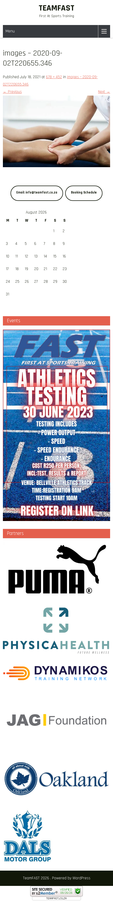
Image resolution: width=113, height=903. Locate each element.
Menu (10, 31)
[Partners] (56, 594)
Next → (104, 91)
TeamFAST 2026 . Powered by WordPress (56, 878)
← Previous (12, 91)
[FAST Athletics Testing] (56, 425)
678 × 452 (54, 77)
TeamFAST (56, 8)
